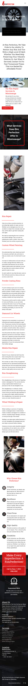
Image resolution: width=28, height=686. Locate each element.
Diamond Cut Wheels (7, 636)
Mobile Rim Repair (7, 637)
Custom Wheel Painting (8, 632)
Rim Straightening (6, 639)
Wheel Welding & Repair (8, 641)
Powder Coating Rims (7, 634)
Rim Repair (5, 630)
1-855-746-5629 (7, 657)
